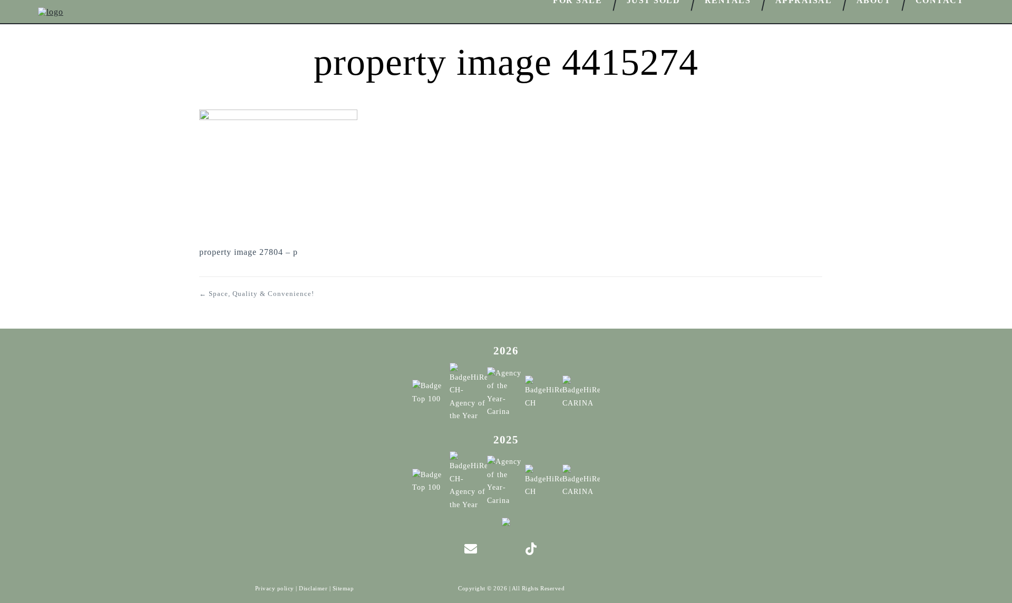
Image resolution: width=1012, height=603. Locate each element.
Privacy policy (274, 588)
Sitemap (343, 588)
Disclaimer (313, 588)
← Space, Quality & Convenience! (256, 294)
